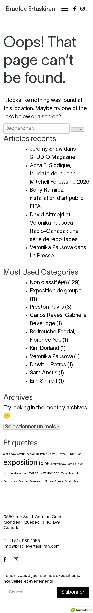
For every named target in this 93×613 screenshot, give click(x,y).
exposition (20, 463)
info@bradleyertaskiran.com (32, 546)
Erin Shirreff (43, 381)
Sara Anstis (43, 372)
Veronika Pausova (51, 356)
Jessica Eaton (75, 464)
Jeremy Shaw (58, 464)
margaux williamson (44, 473)
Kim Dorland (44, 348)
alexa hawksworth (14, 454)
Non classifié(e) (48, 282)
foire (44, 463)
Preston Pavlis (47, 307)
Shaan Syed (72, 481)
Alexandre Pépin (37, 454)
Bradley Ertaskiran (30, 9)
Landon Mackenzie (15, 473)
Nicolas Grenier (54, 481)
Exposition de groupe (56, 290)
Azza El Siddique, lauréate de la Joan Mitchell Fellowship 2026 (59, 173)
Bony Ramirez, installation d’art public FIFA (57, 198)
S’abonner (73, 592)
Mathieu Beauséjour (31, 481)
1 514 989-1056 (25, 541)
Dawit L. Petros (48, 364)
